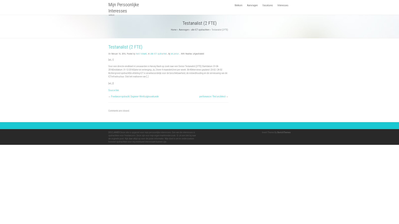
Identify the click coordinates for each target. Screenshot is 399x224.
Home (174, 29)
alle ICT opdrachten (200, 29)
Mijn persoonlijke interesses (123, 8)
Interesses (283, 5)
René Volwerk (141, 54)
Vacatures (267, 5)
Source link (113, 90)
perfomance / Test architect (212, 96)
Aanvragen (252, 5)
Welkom (238, 5)
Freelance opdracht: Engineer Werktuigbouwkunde (135, 96)
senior (176, 54)
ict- (172, 54)
